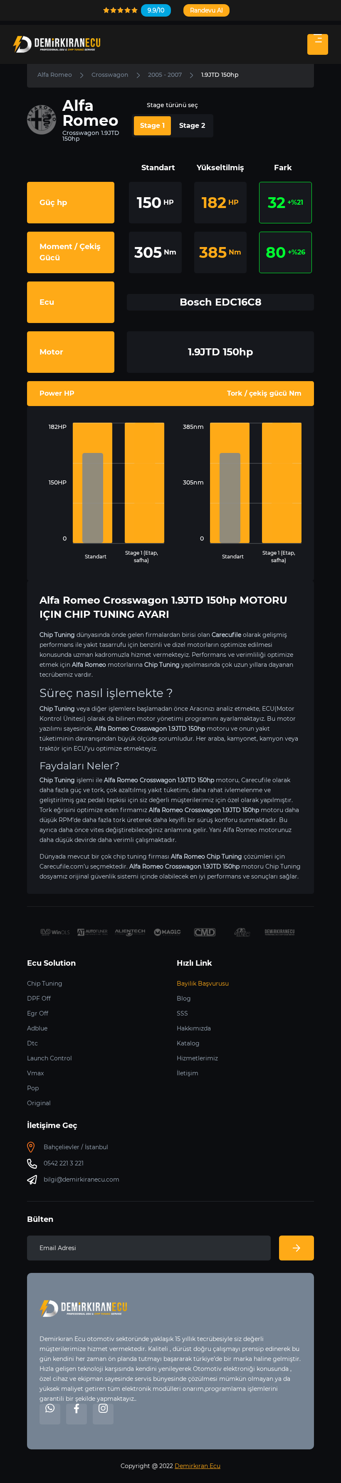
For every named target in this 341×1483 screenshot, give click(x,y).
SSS (182, 1013)
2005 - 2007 (165, 74)
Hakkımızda (194, 1028)
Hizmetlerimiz (197, 1058)
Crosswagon (109, 74)
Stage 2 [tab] (192, 126)
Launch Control (49, 1058)
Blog (184, 998)
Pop (33, 1088)
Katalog (188, 1043)
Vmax (35, 1073)
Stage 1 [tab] (152, 126)
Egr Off (37, 1013)
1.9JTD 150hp (220, 74)
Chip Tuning (44, 983)
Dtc (32, 1043)
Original (39, 1103)
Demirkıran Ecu (197, 1466)
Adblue (37, 1028)
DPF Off (39, 998)
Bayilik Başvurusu (203, 983)
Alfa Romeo (54, 74)
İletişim (187, 1073)
